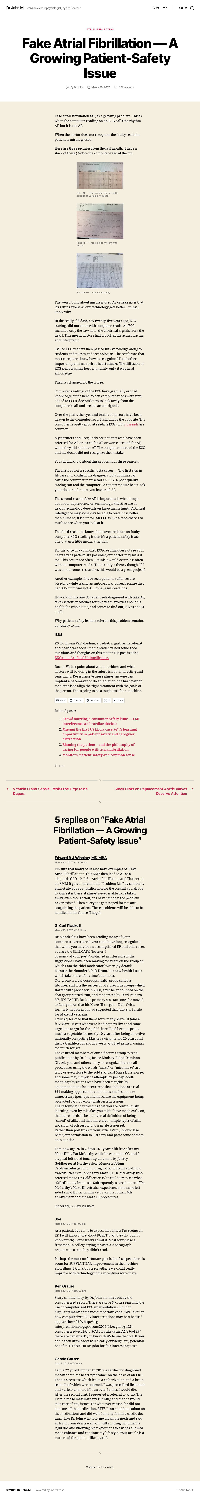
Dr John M (15, 8)
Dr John (78, 87)
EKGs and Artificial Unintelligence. (82, 658)
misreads (131, 424)
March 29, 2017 (101, 87)
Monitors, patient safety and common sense (98, 755)
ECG (61, 766)
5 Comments (126, 87)
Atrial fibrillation (100, 29)
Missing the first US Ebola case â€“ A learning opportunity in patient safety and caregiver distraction (99, 734)
